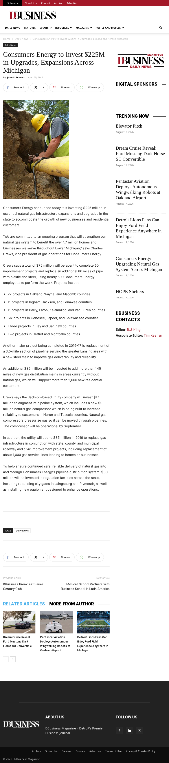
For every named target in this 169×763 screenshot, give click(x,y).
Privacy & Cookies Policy (140, 751)
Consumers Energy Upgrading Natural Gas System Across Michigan (139, 264)
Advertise (72, 3)
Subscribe (12, 3)
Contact (45, 3)
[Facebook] (119, 730)
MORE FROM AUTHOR (71, 604)
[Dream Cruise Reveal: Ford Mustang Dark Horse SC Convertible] (19, 622)
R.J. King (134, 330)
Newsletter (31, 3)
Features (30, 27)
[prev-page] (6, 659)
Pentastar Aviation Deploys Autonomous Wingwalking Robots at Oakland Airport (138, 189)
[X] (139, 730)
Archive (58, 3)
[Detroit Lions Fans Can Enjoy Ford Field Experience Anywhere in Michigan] (93, 622)
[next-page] (13, 659)
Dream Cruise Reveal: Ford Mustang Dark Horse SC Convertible (17, 641)
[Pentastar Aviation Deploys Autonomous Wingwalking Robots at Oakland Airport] (56, 622)
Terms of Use (113, 751)
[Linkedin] (129, 730)
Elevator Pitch (129, 126)
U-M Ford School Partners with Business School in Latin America (85, 586)
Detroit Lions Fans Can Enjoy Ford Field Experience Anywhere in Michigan (139, 228)
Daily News (12, 27)
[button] (160, 28)
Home (7, 39)
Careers (67, 751)
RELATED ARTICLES (24, 604)
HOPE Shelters (130, 291)
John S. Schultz (15, 77)
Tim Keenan (153, 335)
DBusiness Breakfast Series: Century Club (23, 586)
